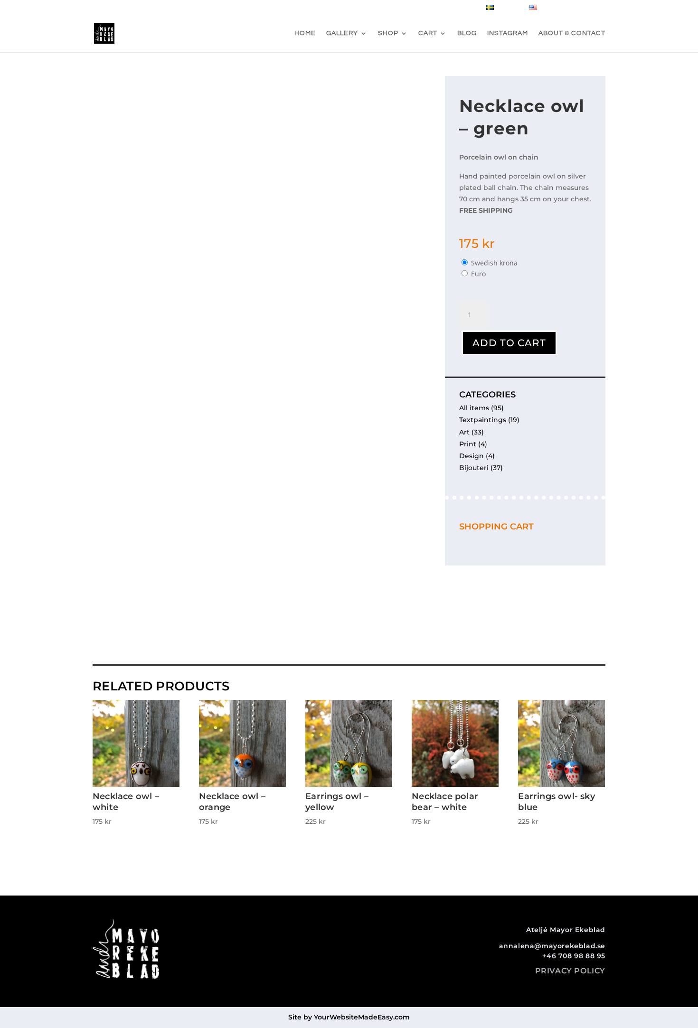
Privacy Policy (570, 970)
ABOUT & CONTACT (571, 33)
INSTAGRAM (507, 33)
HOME (305, 33)
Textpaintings (482, 419)
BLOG (467, 33)
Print (467, 444)
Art (464, 432)
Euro (478, 273)
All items (474, 408)
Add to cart (509, 343)
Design (471, 456)
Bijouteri (474, 467)
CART (427, 33)
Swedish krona (494, 262)
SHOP (388, 33)
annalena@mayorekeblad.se (552, 946)
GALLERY (342, 33)
